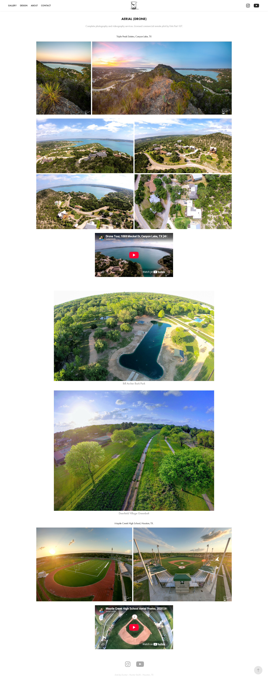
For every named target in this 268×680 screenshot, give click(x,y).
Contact (46, 5)
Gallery (12, 5)
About (34, 5)
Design (23, 5)
